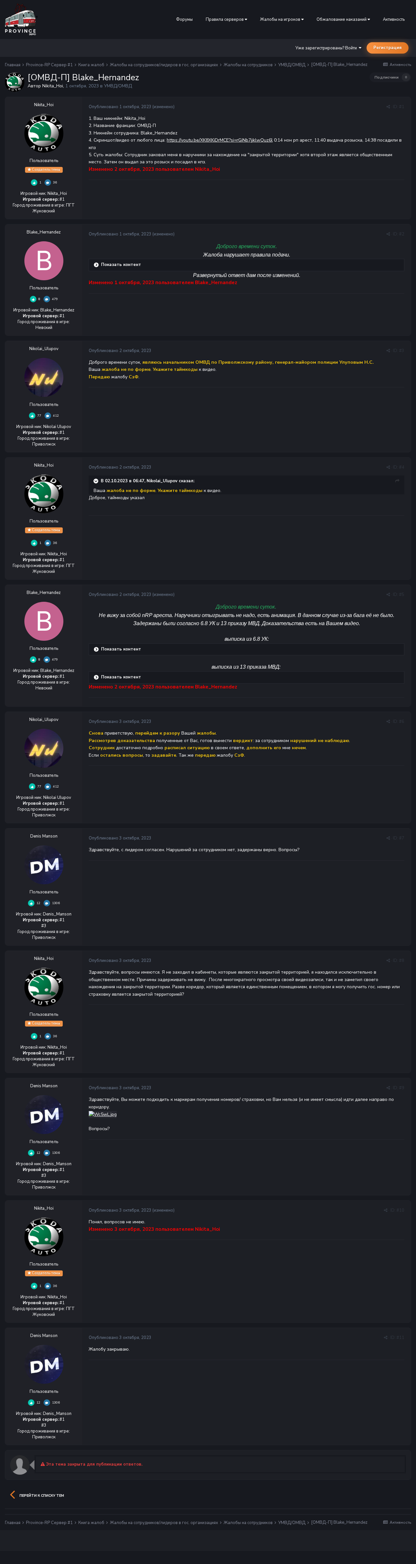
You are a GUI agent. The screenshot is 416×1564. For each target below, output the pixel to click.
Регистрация (387, 48)
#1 (401, 107)
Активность (394, 19)
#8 (401, 961)
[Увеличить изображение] (103, 1114)
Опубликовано (120, 107)
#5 (401, 595)
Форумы (184, 19)
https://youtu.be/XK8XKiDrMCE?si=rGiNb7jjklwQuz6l (220, 140)
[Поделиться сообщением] (388, 107)
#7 (401, 838)
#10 (400, 1210)
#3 (401, 351)
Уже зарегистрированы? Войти (327, 48)
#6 (401, 722)
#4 (401, 467)
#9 (401, 1088)
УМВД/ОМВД (118, 86)
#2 (401, 234)
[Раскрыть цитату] (96, 481)
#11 (400, 1338)
